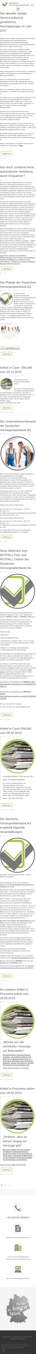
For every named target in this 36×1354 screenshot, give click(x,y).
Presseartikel (10, 412)
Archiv (8, 719)
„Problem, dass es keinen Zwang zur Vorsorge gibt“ (15, 1141)
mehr (8, 401)
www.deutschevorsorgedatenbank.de (18, 1278)
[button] (3, 1350)
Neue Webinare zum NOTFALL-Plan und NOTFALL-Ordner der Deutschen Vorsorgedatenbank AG (15, 559)
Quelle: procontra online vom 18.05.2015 (13, 1165)
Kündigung (21, 1338)
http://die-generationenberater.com (23, 958)
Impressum (7, 1336)
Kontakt (13, 1338)
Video (21, 145)
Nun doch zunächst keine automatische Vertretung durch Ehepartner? (17, 171)
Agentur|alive (21, 1352)
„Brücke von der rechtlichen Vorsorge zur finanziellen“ (16, 1046)
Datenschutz (16, 1336)
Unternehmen (27, 1336)
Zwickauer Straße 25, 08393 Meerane (18, 1259)
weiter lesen (6, 153)
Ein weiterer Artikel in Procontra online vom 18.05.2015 (14, 994)
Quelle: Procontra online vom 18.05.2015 (16, 1068)
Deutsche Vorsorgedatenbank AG (18, 1257)
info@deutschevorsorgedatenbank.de (18, 1237)
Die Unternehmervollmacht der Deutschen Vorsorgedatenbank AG (18, 426)
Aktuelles (4, 157)
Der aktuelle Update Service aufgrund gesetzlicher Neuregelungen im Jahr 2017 (16, 22)
